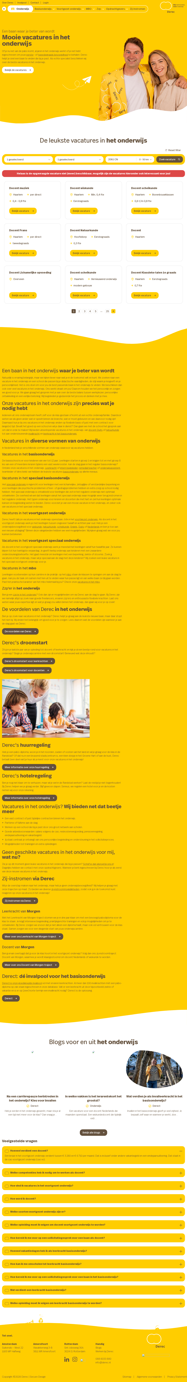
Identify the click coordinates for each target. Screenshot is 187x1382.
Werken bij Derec (104, 1351)
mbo (68, 574)
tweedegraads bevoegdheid (53, 54)
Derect (9, 998)
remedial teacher (88, 468)
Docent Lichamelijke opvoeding (30, 272)
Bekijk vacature (21, 210)
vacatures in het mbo (88, 581)
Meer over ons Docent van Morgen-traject (28, 964)
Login (46, 2)
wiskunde (37, 526)
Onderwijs (22, 9)
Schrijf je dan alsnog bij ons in (98, 864)
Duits (81, 526)
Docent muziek (19, 188)
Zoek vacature (167, 159)
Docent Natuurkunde (84, 230)
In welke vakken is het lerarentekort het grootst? (93, 1098)
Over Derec (7, 2)
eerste (29, 54)
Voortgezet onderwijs (69, 8)
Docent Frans (18, 230)
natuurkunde (112, 430)
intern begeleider (69, 468)
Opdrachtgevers (115, 8)
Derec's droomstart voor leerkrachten (26, 661)
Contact (35, 2)
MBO (88, 8)
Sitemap (127, 1376)
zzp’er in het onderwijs (24, 594)
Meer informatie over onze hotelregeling (27, 798)
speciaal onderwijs (16, 484)
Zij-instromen (137, 8)
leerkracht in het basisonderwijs (60, 433)
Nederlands (93, 526)
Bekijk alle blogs (91, 1132)
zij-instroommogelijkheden (65, 889)
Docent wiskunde (81, 188)
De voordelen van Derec (18, 631)
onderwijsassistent (110, 468)
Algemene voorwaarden (149, 1376)
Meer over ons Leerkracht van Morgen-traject (30, 936)
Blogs (99, 1347)
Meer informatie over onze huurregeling (27, 767)
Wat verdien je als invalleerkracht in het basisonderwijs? (154, 1098)
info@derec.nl (103, 1362)
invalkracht (34, 433)
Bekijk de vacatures (16, 70)
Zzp (99, 8)
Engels (73, 526)
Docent (136, 230)
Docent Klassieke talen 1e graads (153, 272)
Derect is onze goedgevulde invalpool (22, 983)
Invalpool (22, 2)
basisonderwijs (71, 471)
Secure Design (38, 1376)
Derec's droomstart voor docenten (24, 670)
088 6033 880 (103, 1358)
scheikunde (63, 526)
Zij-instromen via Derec (18, 900)
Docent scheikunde (144, 188)
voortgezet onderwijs (86, 519)
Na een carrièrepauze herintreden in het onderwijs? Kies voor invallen (32, 1098)
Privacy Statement (177, 1376)
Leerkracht (51, 468)
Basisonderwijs (43, 8)
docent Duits (96, 430)
